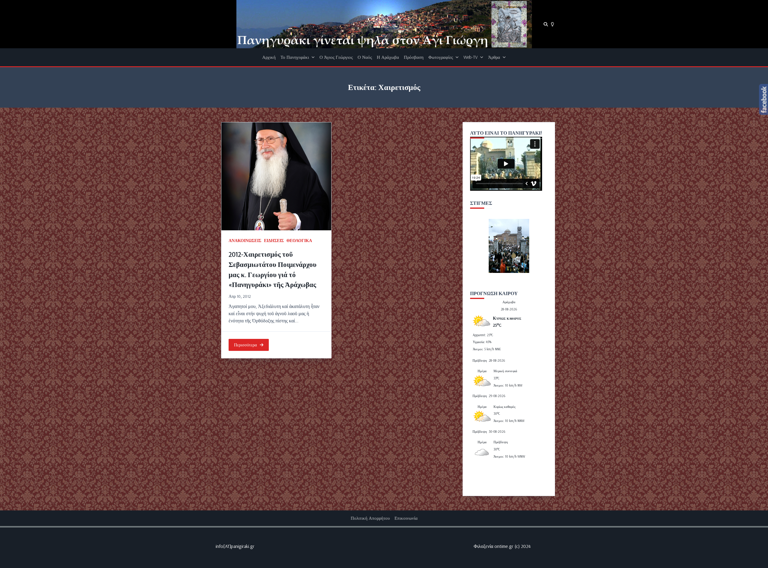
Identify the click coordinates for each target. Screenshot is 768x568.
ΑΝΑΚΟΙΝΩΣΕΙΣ (245, 240)
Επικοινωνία (406, 518)
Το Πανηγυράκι (294, 57)
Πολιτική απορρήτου (370, 518)
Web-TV (471, 57)
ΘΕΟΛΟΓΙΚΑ (299, 240)
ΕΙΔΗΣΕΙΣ (274, 240)
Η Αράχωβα (388, 57)
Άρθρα (494, 57)
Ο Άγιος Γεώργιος (336, 57)
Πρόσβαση (414, 57)
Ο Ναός (365, 57)
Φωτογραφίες (440, 57)
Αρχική (269, 57)
